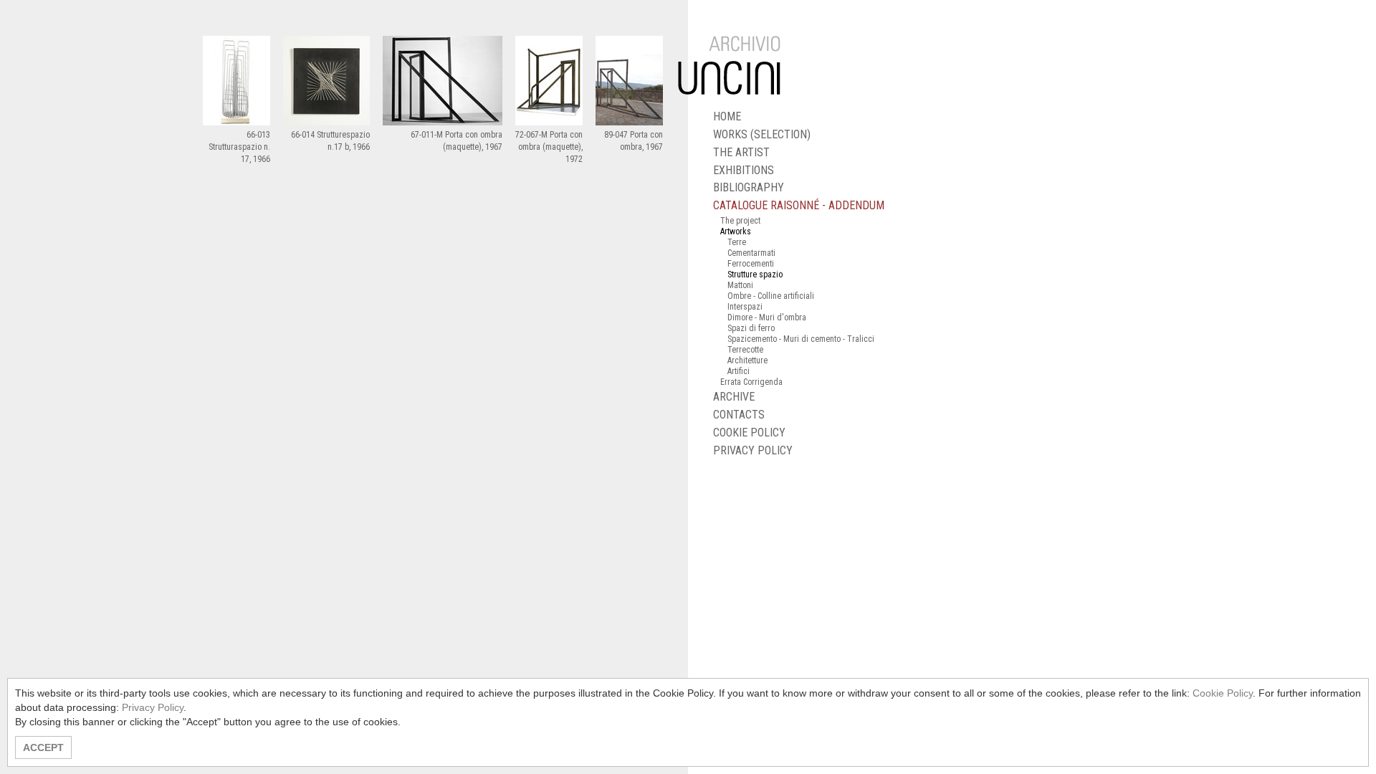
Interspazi (745, 307)
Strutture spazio (755, 274)
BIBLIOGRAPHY (748, 187)
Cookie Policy (1223, 693)
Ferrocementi (750, 264)
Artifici (738, 371)
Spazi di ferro (751, 328)
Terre (736, 242)
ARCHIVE (734, 396)
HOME (727, 116)
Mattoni (740, 285)
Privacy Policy (152, 707)
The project (740, 221)
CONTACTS (739, 414)
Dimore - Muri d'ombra (766, 317)
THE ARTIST (741, 152)
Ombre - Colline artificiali (770, 296)
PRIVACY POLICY (753, 450)
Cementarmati (751, 253)
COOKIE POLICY (749, 432)
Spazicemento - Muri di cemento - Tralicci (800, 339)
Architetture (747, 360)
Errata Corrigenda (751, 382)
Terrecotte (745, 350)
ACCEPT (43, 747)
